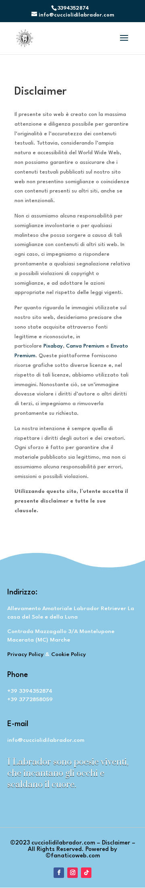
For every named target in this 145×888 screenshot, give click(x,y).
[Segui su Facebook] (59, 872)
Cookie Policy (68, 654)
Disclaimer (116, 843)
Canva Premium (85, 346)
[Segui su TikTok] (86, 872)
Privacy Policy (25, 654)
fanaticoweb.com (75, 856)
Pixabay (53, 346)
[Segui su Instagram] (72, 872)
